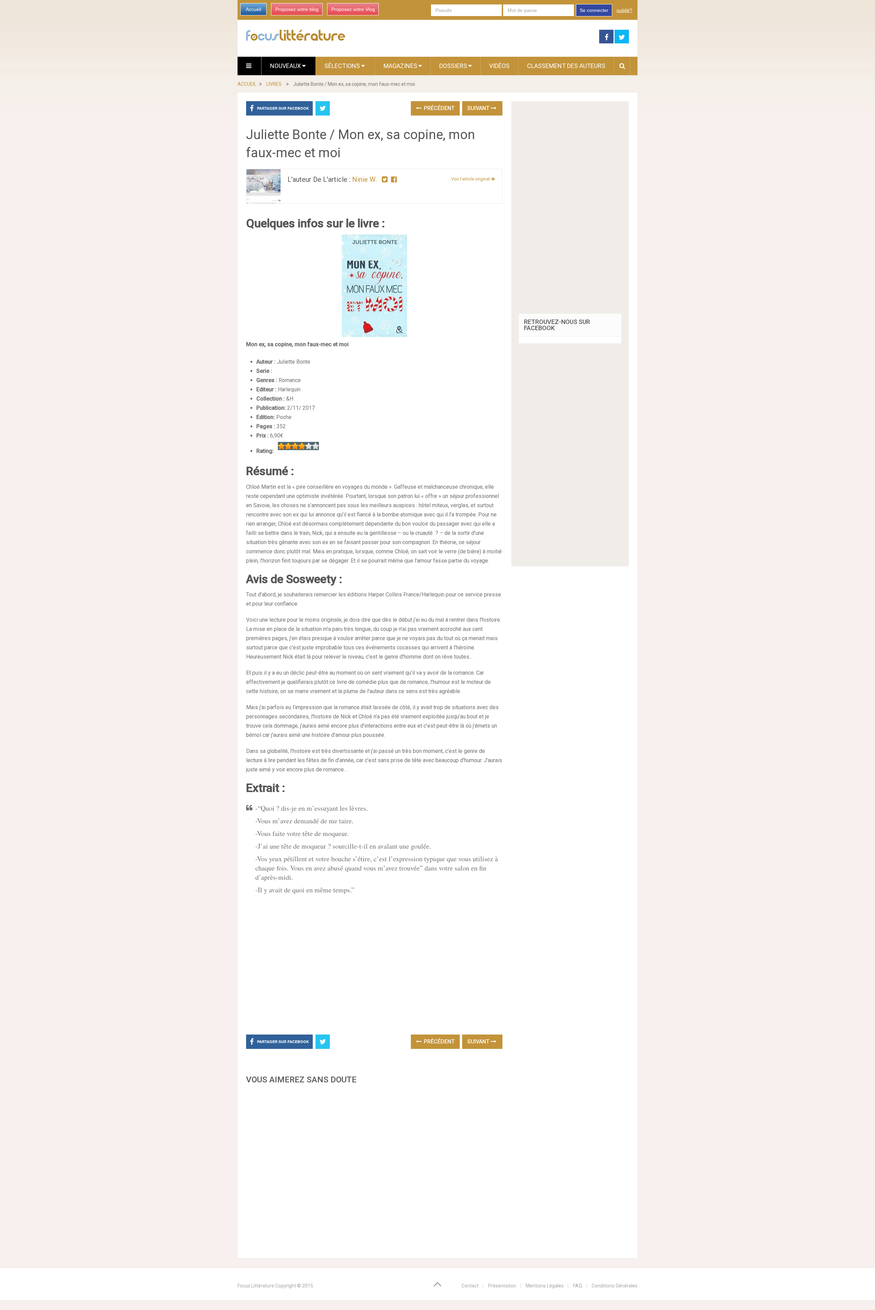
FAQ (577, 1285)
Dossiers (453, 65)
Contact (470, 1285)
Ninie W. (364, 179)
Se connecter (594, 10)
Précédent (438, 108)
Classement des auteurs (566, 65)
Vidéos (499, 65)
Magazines (400, 65)
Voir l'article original (471, 178)
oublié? (624, 10)
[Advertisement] (374, 1169)
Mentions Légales (545, 1285)
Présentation (502, 1285)
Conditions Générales (614, 1285)
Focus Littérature (256, 1285)
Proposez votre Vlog (353, 9)
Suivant (479, 108)
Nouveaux (286, 65)
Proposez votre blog (297, 9)
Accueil (253, 9)
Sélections (342, 65)
